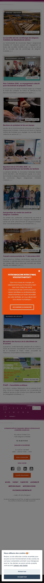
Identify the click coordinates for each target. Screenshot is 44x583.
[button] (39, 271)
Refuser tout (22, 571)
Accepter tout (22, 577)
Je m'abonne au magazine (22, 307)
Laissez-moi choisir (21, 565)
